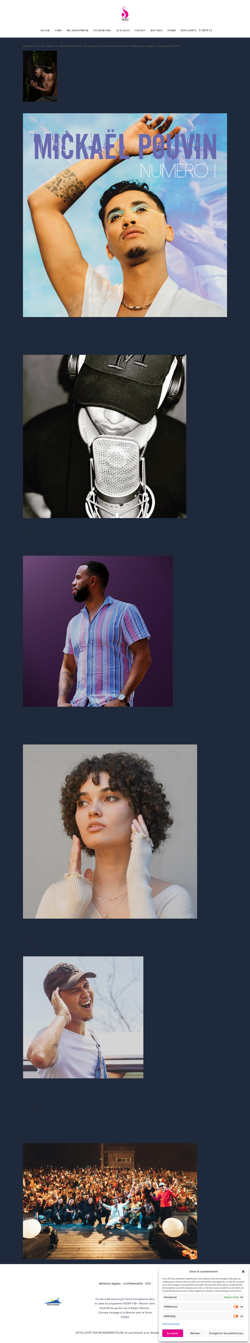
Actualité (123, 30)
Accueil (45, 30)
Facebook (29, 335)
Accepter (172, 1333)
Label (58, 30)
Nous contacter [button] (33, 1136)
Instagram (29, 348)
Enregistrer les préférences (226, 1333)
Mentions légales (110, 1283)
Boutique (157, 30)
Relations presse (78, 30)
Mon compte (189, 30)
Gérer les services (170, 1323)
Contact (140, 30)
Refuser (195, 1333)
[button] (243, 1271)
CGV (148, 1283)
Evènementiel (102, 30)
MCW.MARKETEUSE (111, 1332)
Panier (172, 30)
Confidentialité (132, 1283)
